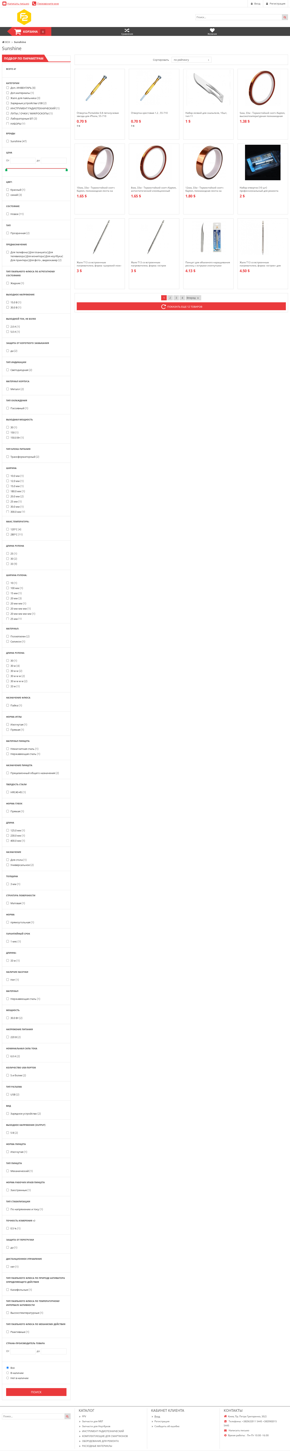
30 (13, 427)
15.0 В (15, 302)
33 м (15, 686)
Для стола (18, 860)
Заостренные (20, 1190)
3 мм (15, 884)
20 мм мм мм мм (22, 613)
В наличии (16, 1373)
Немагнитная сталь (24, 749)
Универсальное (22, 865)
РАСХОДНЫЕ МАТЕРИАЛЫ (97, 1446)
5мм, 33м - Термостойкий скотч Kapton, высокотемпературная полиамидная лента (262, 114)
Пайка (16, 705)
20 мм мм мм (20, 608)
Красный (17, 189)
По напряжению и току (26, 1209)
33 (13, 564)
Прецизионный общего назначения (34, 773)
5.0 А (15, 331)
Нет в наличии (19, 1378)
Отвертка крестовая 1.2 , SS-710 (149, 113)
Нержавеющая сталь (25, 754)
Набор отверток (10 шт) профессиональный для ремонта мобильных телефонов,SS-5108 (259, 189)
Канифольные (21, 1289)
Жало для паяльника (25, 98)
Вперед (191, 298)
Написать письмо (18, 3)
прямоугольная (22, 922)
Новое (17, 214)
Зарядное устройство (25, 1113)
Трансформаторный (24, 456)
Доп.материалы (22, 93)
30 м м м (17, 676)
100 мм (16, 588)
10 (13, 583)
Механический (21, 1171)
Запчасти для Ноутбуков (96, 1426)
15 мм (16, 593)
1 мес (15, 941)
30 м (15, 666)
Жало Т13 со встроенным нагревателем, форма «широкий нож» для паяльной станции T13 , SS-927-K (99, 264)
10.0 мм (17, 476)
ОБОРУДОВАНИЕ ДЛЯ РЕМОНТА (100, 1441)
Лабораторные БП (23, 118)
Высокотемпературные (26, 1313)
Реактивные (19, 1332)
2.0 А (15, 326)
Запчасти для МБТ (92, 1421)
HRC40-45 (18, 792)
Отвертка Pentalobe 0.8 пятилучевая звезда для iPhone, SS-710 (98, 114)
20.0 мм (17, 496)
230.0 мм (17, 835)
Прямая (17, 729)
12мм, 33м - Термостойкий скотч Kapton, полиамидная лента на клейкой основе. (204, 189)
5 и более (18, 1075)
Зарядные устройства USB (28, 103)
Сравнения (127, 33)
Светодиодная (21, 370)
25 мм (16, 501)
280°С (16, 534)
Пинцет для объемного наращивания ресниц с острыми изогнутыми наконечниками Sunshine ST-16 (207, 264)
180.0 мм (17, 491)
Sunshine (18, 141)
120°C (15, 529)
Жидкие (17, 283)
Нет (14, 979)
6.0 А (15, 1056)
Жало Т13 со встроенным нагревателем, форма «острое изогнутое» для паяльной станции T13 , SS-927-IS (153, 264)
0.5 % (15, 1228)
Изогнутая (18, 724)
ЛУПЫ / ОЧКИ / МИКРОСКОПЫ (31, 113)
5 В (14, 1132)
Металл (17, 389)
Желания (212, 33)
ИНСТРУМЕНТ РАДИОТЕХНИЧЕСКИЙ (35, 108)
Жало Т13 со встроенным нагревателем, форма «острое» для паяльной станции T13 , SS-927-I (260, 264)
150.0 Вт (17, 437)
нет (14, 1266)
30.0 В (15, 307)
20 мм (16, 598)
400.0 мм (17, 840)
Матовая (17, 903)
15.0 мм (17, 486)
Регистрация (161, 1421)
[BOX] (24, 17)
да (13, 351)
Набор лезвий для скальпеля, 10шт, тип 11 (206, 114)
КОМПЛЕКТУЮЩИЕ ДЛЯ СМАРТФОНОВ (105, 1436)
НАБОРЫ (17, 123)
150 (14, 432)
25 (13, 553)
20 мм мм (18, 603)
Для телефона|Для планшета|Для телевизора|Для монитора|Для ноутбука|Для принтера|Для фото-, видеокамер (36, 256)
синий (16, 195)
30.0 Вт (16, 1018)
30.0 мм (17, 506)
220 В (15, 1037)
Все (12, 1368)
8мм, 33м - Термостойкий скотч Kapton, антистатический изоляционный (153, 189)
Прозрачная (20, 233)
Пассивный (19, 408)
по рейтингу (181, 60)
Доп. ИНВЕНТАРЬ (23, 88)
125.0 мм (17, 830)
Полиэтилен (20, 636)
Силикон (17, 641)
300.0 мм (17, 512)
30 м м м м (18, 681)
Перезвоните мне (48, 3)
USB (14, 1094)
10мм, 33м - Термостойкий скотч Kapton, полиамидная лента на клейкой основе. (96, 189)
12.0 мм (17, 481)
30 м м (16, 671)
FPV (84, 1416)
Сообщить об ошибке (167, 1426)
